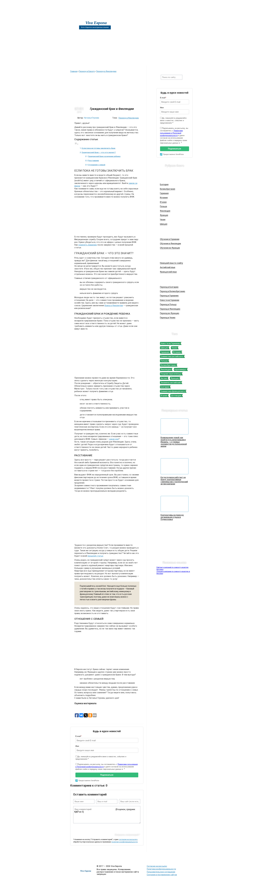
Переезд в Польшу (168, 304)
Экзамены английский (171, 382)
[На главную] (79, 18)
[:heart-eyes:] (133, 828)
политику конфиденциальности (125, 842)
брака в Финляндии (114, 305)
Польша (163, 206)
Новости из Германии (169, 300)
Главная (78, 61)
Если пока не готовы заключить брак (98, 148)
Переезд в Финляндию (128, 118)
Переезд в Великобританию (172, 291)
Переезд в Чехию (167, 317)
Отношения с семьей (96, 165)
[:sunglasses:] (138, 828)
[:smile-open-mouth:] (89, 828)
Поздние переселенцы (171, 374)
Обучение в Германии (169, 239)
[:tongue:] (124, 828)
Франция (164, 215)
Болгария (164, 184)
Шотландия (176, 395)
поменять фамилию (87, 245)
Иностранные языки (173, 255)
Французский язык (168, 272)
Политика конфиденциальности (161, 869)
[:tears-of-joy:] (84, 828)
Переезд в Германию (169, 296)
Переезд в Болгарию (169, 287)
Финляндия (165, 211)
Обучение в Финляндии (170, 243)
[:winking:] (111, 828)
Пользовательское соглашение (161, 872)
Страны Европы (171, 177)
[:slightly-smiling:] (120, 828)
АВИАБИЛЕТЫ (99, 61)
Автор (121, 61)
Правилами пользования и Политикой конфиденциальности (171, 133)
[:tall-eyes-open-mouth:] (93, 828)
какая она (113, 439)
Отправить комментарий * (127, 835)
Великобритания (167, 189)
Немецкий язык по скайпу (171, 263)
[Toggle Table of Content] (76, 144)
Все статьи (139, 856)
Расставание (93, 161)
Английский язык (167, 267)
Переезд (141, 61)
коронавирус (180, 369)
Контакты (182, 61)
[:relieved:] (129, 828)
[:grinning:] (75, 828)
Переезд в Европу (172, 279)
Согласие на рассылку (157, 866)
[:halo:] (107, 828)
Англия (164, 378)
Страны (161, 61)
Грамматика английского (172, 356)
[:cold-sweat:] (98, 828)
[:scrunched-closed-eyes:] (102, 828)
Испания (164, 197)
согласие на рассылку (128, 839)
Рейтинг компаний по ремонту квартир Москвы (172, 568)
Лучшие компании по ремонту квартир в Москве (173, 572)
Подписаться (106, 775)
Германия (164, 193)
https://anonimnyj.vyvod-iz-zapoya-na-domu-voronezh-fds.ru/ (214, 857)
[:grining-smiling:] (80, 828)
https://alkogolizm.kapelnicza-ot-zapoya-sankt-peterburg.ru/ (168, 857)
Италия (163, 202)
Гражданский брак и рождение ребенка (104, 156)
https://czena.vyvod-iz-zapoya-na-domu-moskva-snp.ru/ (192, 857)
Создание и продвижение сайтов (162, 875)
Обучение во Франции (170, 248)
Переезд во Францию (169, 313)
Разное (149, 856)
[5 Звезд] (94, 800)
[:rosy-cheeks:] (115, 828)
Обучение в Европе (173, 231)
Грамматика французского (173, 391)
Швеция (163, 224)
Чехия (162, 219)
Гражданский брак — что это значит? (99, 152)
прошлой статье (95, 556)
